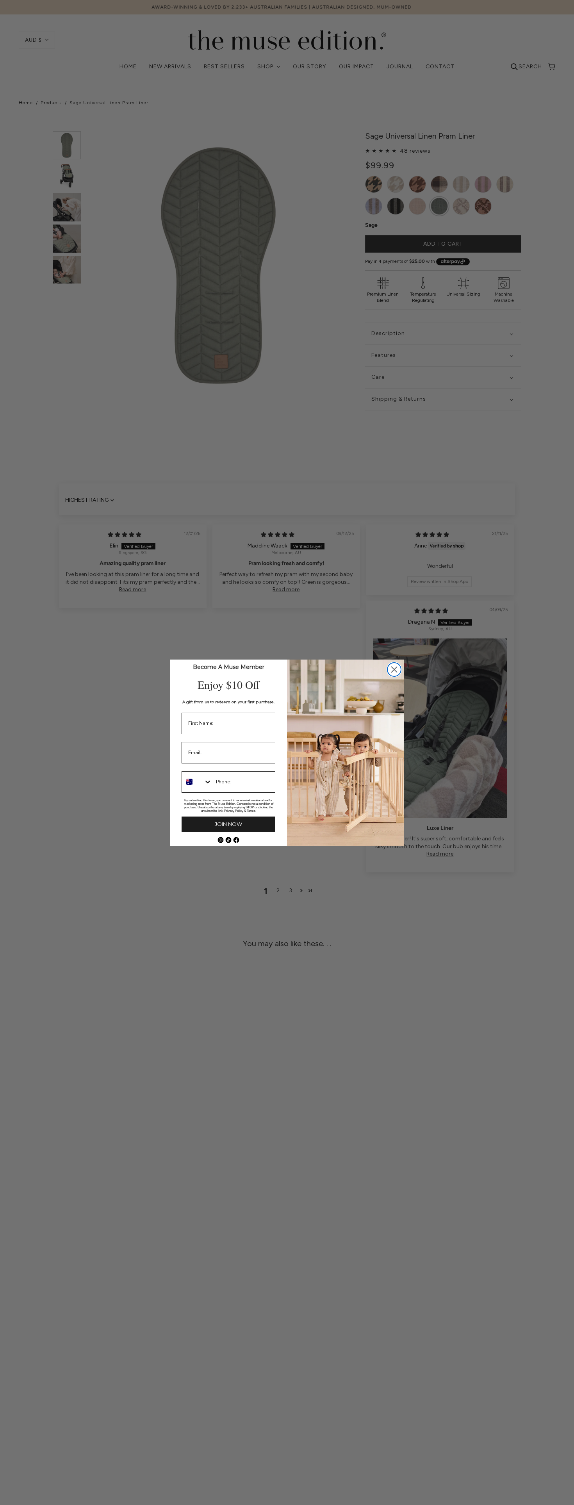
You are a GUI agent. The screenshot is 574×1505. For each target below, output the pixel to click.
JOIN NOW (228, 824)
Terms (251, 811)
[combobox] (197, 782)
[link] (221, 840)
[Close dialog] (394, 669)
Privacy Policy (233, 811)
